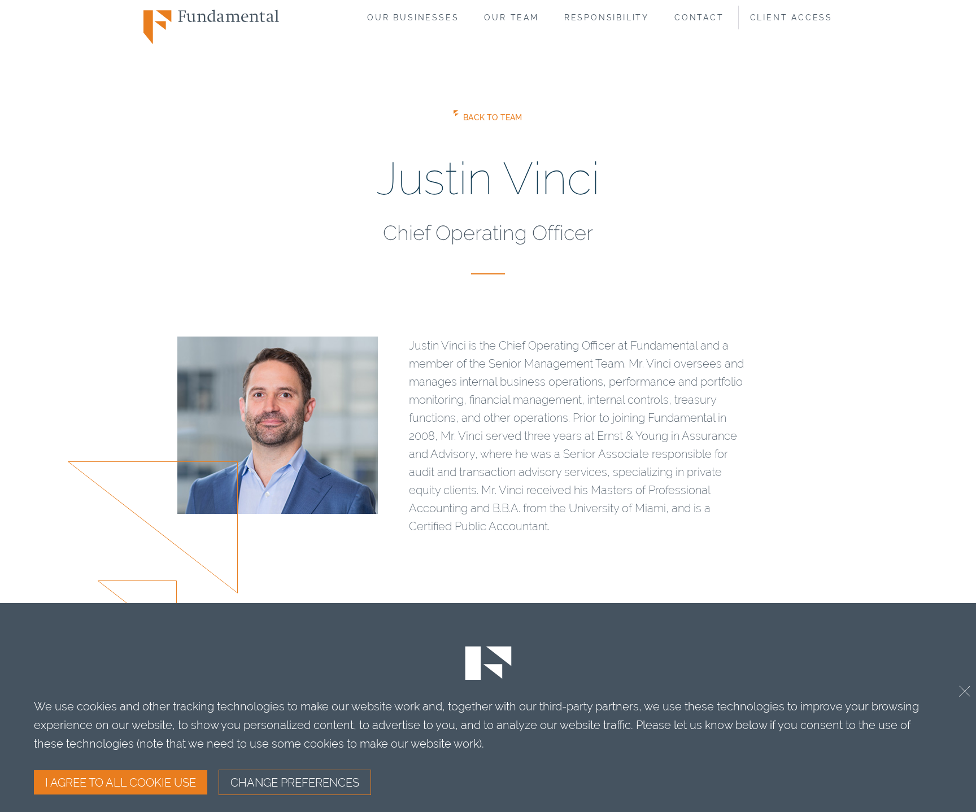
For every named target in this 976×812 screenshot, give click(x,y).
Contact (699, 17)
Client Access (791, 17)
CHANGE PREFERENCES (294, 782)
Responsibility (606, 17)
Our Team (511, 17)
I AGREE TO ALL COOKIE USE (120, 782)
